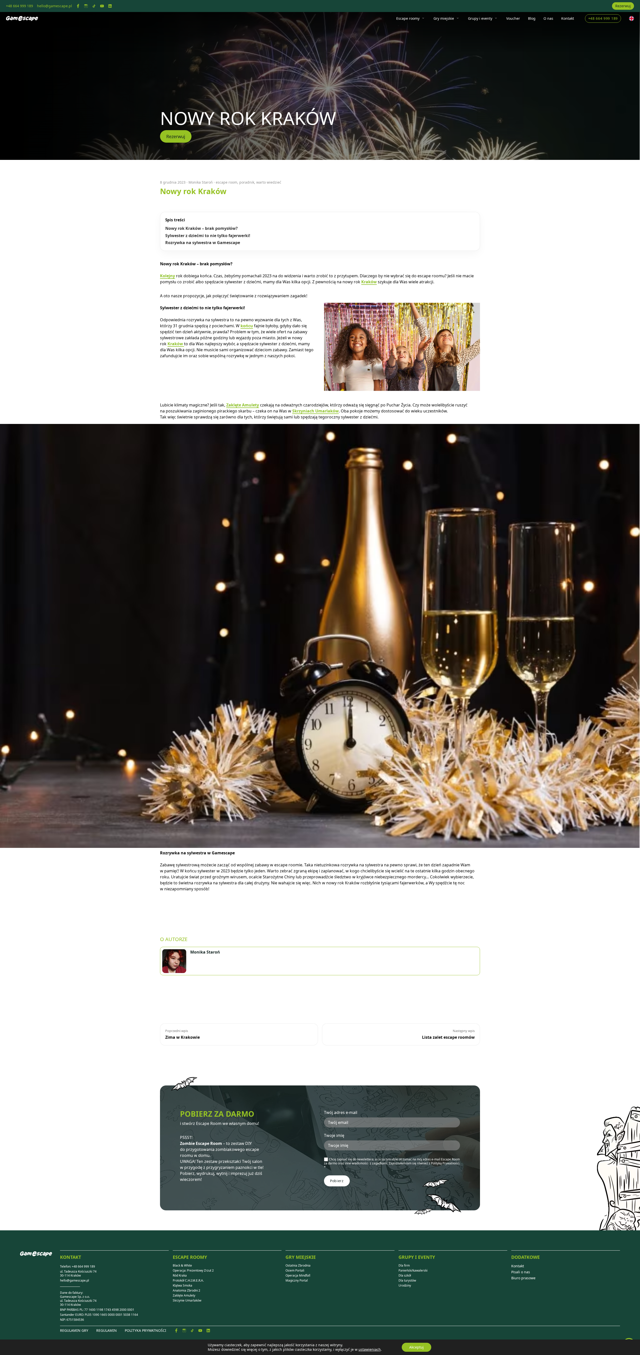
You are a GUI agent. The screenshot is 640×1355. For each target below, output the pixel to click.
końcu (246, 326)
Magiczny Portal (297, 1281)
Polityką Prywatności (445, 1163)
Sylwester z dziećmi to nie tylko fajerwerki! (207, 235)
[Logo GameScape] (40, 1257)
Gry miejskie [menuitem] (444, 18)
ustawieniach (369, 1349)
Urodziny (404, 1286)
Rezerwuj (623, 5)
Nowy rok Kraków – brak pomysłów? (201, 228)
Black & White (182, 1266)
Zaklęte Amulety (242, 405)
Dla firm (404, 1266)
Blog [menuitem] (532, 18)
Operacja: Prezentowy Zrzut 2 (193, 1271)
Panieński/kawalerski (413, 1271)
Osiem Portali (295, 1271)
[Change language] (631, 18)
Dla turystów (407, 1281)
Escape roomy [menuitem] (408, 18)
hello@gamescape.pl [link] (54, 5)
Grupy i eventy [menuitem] (480, 18)
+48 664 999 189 (603, 18)
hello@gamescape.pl (74, 1281)
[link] (78, 6)
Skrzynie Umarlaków (187, 1301)
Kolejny (167, 276)
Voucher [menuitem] (513, 18)
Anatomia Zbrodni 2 (186, 1291)
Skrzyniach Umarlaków (315, 411)
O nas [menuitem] (548, 18)
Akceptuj (416, 1347)
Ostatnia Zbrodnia (298, 1266)
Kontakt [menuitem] (567, 18)
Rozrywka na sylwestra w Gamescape (202, 242)
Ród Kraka (180, 1276)
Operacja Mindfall (298, 1276)
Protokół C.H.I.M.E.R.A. (188, 1281)
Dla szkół (404, 1276)
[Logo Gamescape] (22, 18)
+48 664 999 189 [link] (19, 5)
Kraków (369, 282)
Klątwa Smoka (182, 1286)
